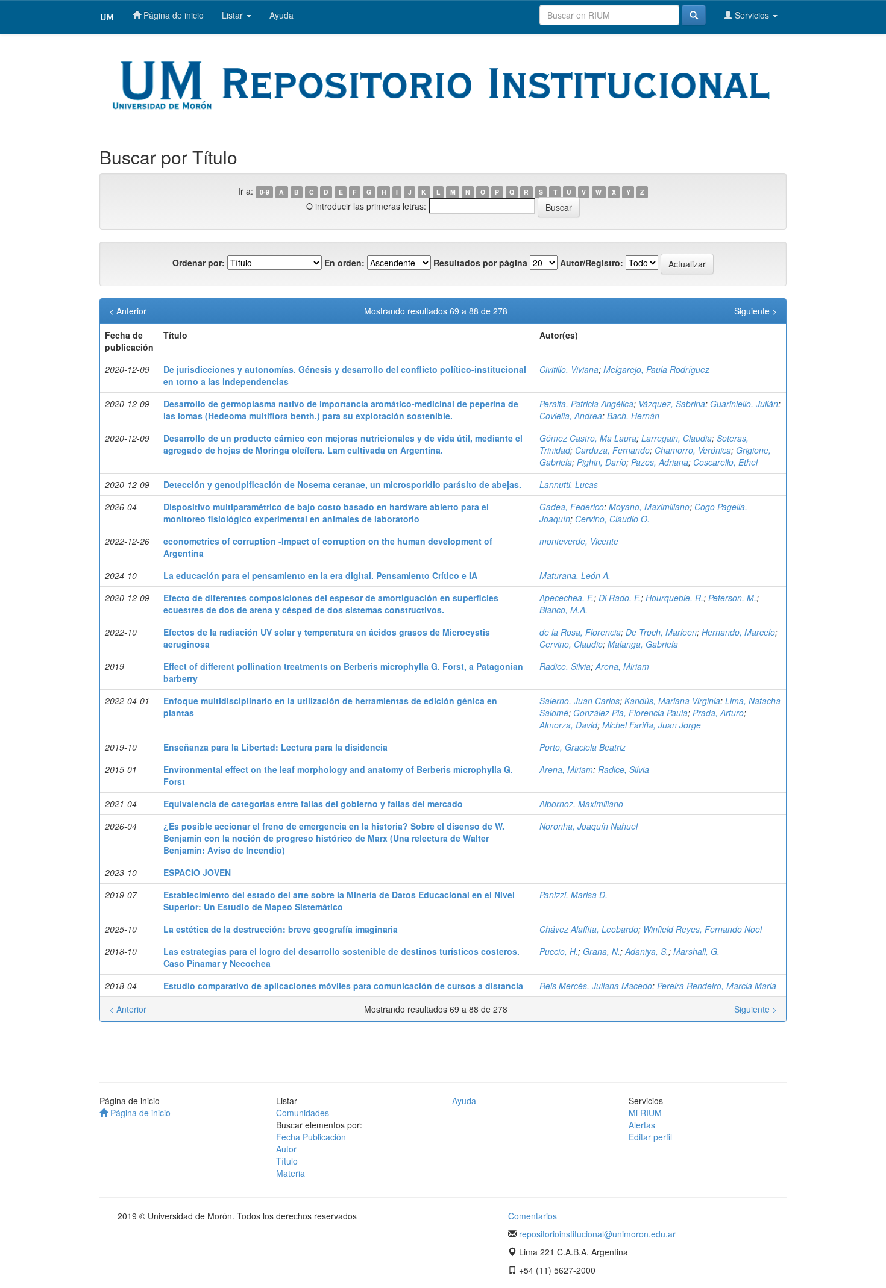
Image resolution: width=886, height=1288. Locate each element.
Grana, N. (601, 951)
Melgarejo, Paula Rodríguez (656, 369)
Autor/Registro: (591, 263)
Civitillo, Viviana (569, 369)
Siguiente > (755, 311)
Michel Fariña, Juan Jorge (651, 725)
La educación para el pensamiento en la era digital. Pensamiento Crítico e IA (320, 575)
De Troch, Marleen (661, 632)
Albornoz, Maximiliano (581, 804)
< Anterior (127, 311)
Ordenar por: (198, 263)
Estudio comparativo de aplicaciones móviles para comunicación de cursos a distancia (343, 986)
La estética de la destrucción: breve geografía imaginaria (280, 929)
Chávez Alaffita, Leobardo (588, 929)
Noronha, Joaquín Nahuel (588, 826)
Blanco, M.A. (563, 610)
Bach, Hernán (633, 416)
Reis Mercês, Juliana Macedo (595, 986)
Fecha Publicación (311, 1137)
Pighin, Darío (601, 462)
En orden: (344, 263)
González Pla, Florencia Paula (630, 713)
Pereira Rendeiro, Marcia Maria (716, 986)
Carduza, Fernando (612, 450)
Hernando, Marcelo (738, 632)
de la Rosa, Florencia (580, 632)
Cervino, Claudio (571, 644)
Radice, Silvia (565, 666)
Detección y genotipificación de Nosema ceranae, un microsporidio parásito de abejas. (342, 484)
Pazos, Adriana (659, 462)
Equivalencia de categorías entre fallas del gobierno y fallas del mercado (313, 804)
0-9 (264, 191)
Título (287, 1161)
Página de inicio (172, 15)
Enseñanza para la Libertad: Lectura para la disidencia (275, 747)
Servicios (751, 15)
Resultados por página (480, 263)
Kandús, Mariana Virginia (672, 701)
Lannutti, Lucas (568, 484)
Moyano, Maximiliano (649, 507)
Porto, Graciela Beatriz (582, 747)
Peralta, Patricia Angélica (586, 404)
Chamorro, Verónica (693, 450)
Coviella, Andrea (570, 416)
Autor (286, 1149)
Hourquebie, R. (674, 598)
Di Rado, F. (620, 598)
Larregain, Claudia (676, 438)
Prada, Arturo (718, 713)
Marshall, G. (696, 951)
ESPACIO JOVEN (197, 872)
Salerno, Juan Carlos (579, 701)
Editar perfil (650, 1137)
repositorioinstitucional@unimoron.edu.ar (597, 1234)
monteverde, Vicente (578, 541)
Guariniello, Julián (744, 404)
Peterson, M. (732, 598)
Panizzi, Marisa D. (573, 895)
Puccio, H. (558, 951)
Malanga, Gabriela (643, 644)
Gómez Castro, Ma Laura (587, 438)
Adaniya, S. (646, 951)
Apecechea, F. (566, 598)
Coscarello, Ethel (725, 462)
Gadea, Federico (571, 507)
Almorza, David (568, 725)
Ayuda (281, 15)
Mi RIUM (645, 1113)
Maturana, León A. (575, 575)
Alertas (642, 1125)
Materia (290, 1173)
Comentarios (532, 1216)
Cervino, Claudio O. (612, 519)
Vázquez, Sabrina (671, 404)
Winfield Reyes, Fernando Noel (702, 929)
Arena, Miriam (622, 666)
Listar (233, 15)
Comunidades (302, 1113)
